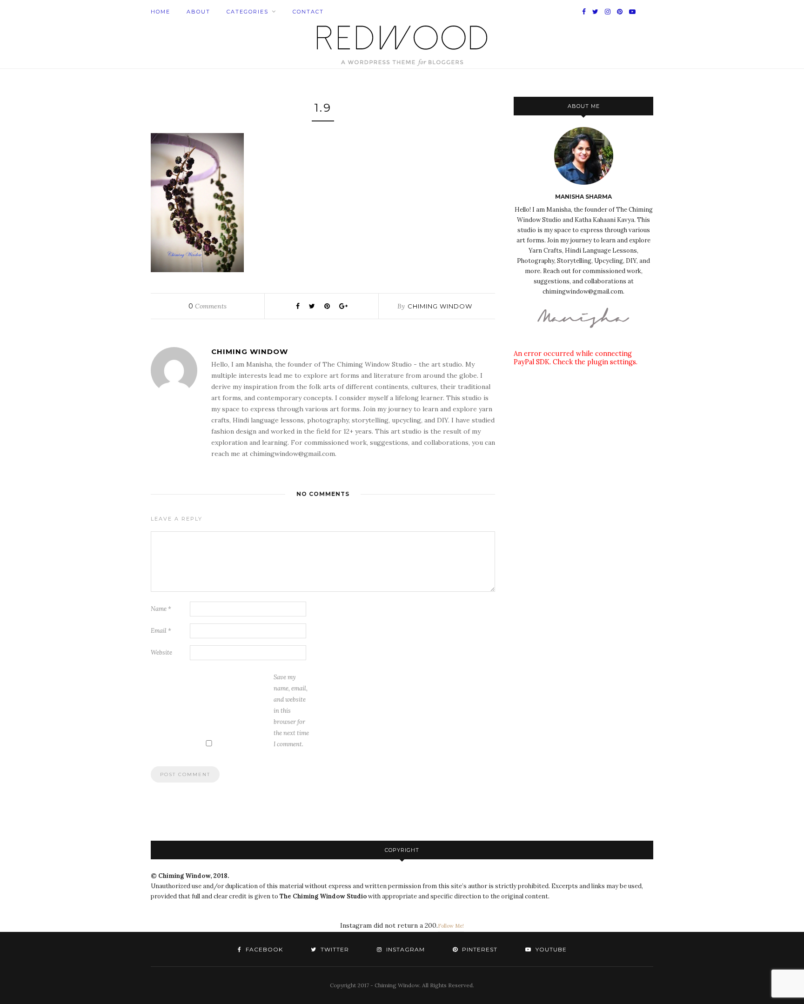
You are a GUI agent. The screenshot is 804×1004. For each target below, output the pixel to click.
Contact (308, 11)
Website (161, 652)
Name (161, 609)
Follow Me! (451, 926)
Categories (247, 11)
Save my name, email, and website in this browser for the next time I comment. (291, 710)
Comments (207, 306)
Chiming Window (440, 306)
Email (161, 631)
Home (160, 11)
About (198, 11)
